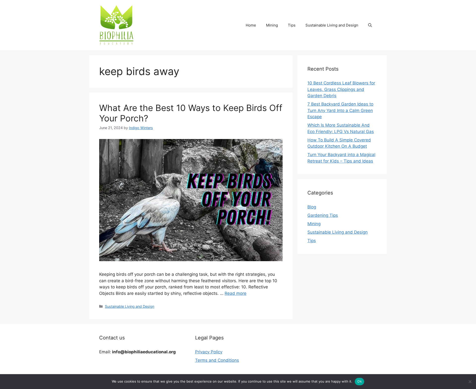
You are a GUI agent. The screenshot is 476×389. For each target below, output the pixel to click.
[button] (370, 25)
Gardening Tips (322, 215)
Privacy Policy (208, 351)
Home (251, 25)
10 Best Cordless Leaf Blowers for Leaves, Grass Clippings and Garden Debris (341, 89)
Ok (359, 381)
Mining (272, 25)
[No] (469, 381)
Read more (235, 293)
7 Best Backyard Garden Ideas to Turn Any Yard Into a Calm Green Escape (340, 110)
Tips (292, 25)
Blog (311, 206)
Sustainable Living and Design (331, 25)
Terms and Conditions (217, 360)
